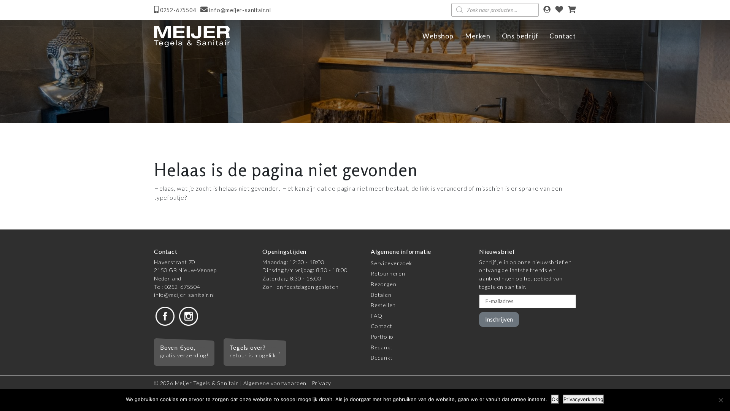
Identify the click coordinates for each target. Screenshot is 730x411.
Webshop (438, 36)
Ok (555, 399)
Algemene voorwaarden (274, 383)
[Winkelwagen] (572, 10)
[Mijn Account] (547, 10)
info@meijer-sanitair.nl (184, 295)
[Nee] (720, 400)
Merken (477, 36)
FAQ (376, 315)
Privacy (322, 383)
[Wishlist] (559, 10)
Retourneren (388, 273)
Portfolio (382, 336)
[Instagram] (188, 315)
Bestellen (383, 305)
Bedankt (382, 347)
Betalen (381, 295)
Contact (562, 36)
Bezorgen (383, 284)
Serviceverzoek (391, 263)
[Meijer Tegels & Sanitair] (192, 36)
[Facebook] (165, 315)
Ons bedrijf (520, 36)
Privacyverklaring (583, 399)
